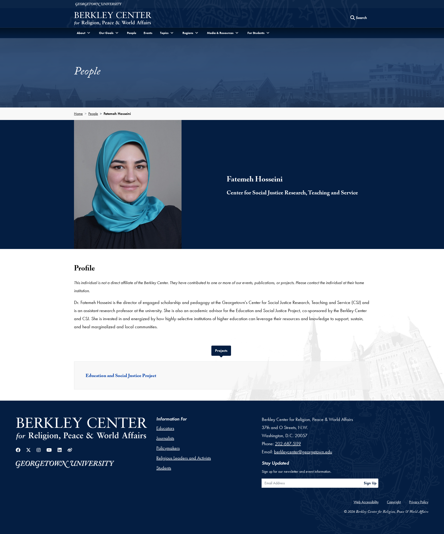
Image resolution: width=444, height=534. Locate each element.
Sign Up (370, 483)
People (131, 33)
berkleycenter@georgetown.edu (303, 452)
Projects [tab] (223, 350)
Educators (165, 428)
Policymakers (168, 448)
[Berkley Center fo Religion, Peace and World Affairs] (112, 19)
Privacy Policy (418, 502)
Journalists (165, 438)
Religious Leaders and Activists (183, 458)
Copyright (394, 502)
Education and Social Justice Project (121, 376)
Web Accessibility (366, 502)
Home (78, 113)
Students (163, 468)
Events (148, 33)
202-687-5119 (288, 444)
